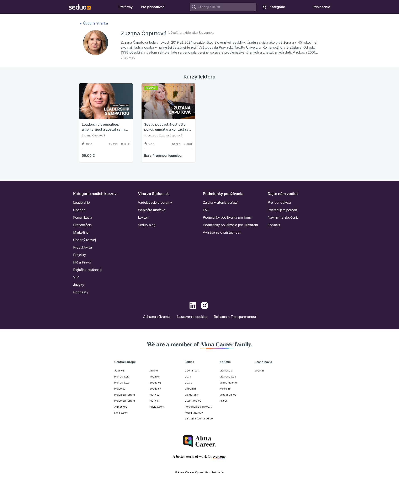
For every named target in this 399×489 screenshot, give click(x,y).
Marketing (81, 232)
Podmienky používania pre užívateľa (230, 225)
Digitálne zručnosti (87, 270)
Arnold (153, 370)
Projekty (79, 255)
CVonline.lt (191, 370)
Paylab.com (156, 406)
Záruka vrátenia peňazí (220, 202)
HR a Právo (82, 262)
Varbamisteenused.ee (199, 418)
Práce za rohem (124, 400)
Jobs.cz (119, 370)
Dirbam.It (190, 388)
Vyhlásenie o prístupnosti (222, 232)
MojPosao (225, 370)
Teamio (154, 376)
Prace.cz (119, 388)
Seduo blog (146, 225)
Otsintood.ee (193, 400)
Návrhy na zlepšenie (283, 217)
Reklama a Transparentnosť (235, 317)
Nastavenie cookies (192, 317)
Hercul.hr (225, 388)
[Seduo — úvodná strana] (79, 6)
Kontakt (274, 225)
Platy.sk (154, 400)
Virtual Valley (227, 394)
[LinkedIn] (193, 306)
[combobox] (223, 7)
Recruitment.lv (194, 412)
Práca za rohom (124, 394)
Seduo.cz (155, 382)
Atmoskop (120, 406)
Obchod (79, 210)
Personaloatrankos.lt (198, 406)
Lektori (143, 217)
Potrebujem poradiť (282, 210)
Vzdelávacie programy (155, 202)
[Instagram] (204, 306)
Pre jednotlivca (279, 202)
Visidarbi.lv (191, 394)
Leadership (81, 202)
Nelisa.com (121, 412)
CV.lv (188, 376)
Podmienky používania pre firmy (227, 217)
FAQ (206, 210)
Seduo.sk (150, 135)
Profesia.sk (121, 376)
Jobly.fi (259, 370)
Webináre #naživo (151, 210)
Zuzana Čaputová (93, 135)
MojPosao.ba (227, 376)
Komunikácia (82, 217)
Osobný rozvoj (84, 240)
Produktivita (82, 247)
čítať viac (128, 57)
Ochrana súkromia (156, 317)
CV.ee (188, 382)
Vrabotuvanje (228, 382)
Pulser (223, 400)
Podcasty (80, 292)
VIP (76, 277)
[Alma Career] (199, 441)
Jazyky (78, 285)
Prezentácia (82, 225)
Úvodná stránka (95, 23)
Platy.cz (154, 394)
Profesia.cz (121, 382)
